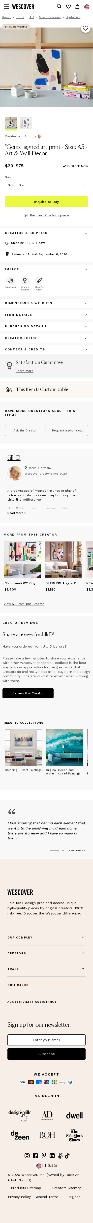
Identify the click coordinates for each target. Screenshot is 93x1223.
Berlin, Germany (39, 468)
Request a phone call (68, 430)
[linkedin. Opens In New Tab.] (52, 1156)
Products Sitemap (26, 1188)
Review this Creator (28, 693)
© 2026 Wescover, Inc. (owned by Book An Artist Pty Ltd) (43, 1177)
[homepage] (23, 6)
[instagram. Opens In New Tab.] (27, 1156)
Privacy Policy (19, 1197)
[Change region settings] (86, 6)
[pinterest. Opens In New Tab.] (44, 1156)
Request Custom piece (49, 215)
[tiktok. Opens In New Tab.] (67, 1156)
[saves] (68, 6)
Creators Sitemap (67, 1188)
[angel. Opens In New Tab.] (60, 1156)
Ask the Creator (25, 430)
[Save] (86, 28)
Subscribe (46, 1054)
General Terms (46, 1197)
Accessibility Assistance (32, 1001)
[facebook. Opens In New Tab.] (35, 1156)
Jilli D (14, 457)
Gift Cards (18, 985)
